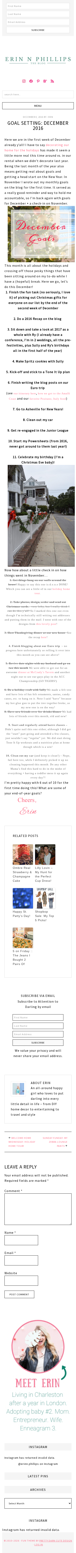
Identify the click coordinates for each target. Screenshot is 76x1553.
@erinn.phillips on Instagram (38, 1464)
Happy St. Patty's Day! (21, 914)
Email (10, 1253)
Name (10, 1232)
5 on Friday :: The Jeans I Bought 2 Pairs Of (23, 957)
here (44, 637)
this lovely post (46, 623)
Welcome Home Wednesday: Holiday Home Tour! (22, 1141)
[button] (38, 105)
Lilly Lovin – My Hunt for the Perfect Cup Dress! (44, 874)
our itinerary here (25, 393)
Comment (13, 1191)
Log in (38, 1544)
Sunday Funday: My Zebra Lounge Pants (55, 1141)
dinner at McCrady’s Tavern (36, 672)
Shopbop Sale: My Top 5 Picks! (44, 916)
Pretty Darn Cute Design (55, 1540)
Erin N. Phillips (38, 55)
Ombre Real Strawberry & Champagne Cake (22, 874)
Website (10, 1273)
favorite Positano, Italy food (48, 398)
